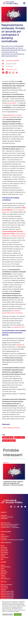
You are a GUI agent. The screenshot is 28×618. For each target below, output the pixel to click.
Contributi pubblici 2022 (7, 596)
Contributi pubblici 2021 (7, 598)
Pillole (2, 568)
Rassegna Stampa (5, 566)
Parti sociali (19, 437)
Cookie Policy (4, 586)
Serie (2, 559)
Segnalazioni (4, 572)
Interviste (3, 570)
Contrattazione (8, 437)
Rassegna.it (20, 345)
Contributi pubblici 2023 (7, 594)
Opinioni (3, 575)
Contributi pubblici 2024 (7, 593)
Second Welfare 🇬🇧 (5, 578)
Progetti (3, 555)
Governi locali (4, 550)
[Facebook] (3, 73)
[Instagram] (14, 506)
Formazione (4, 538)
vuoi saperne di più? (17, 327)
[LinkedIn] (7, 73)
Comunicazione (5, 536)
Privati (2, 545)
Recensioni (4, 573)
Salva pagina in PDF (11, 69)
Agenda (3, 565)
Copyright (3, 589)
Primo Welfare (4, 552)
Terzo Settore (4, 549)
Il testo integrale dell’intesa (11, 428)
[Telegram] (21, 506)
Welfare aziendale (9, 440)
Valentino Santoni (12, 60)
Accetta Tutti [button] (18, 614)
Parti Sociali (5, 22)
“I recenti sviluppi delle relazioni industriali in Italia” (12, 231)
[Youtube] (25, 506)
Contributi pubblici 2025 (7, 591)
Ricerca (3, 534)
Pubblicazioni (4, 554)
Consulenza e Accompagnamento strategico (12, 539)
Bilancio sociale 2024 (6, 584)
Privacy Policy (4, 588)
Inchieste (3, 577)
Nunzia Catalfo (11, 103)
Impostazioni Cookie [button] (7, 614)
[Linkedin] (11, 506)
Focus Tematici (5, 557)
